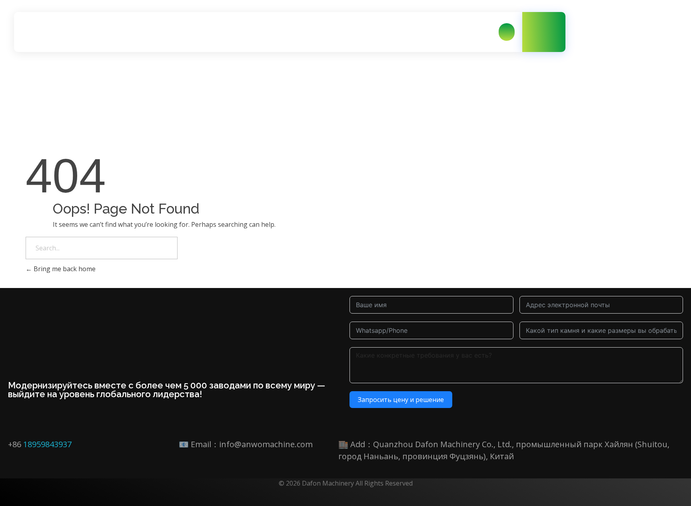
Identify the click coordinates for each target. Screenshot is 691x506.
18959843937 (47, 444)
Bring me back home (64, 268)
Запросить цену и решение (401, 399)
